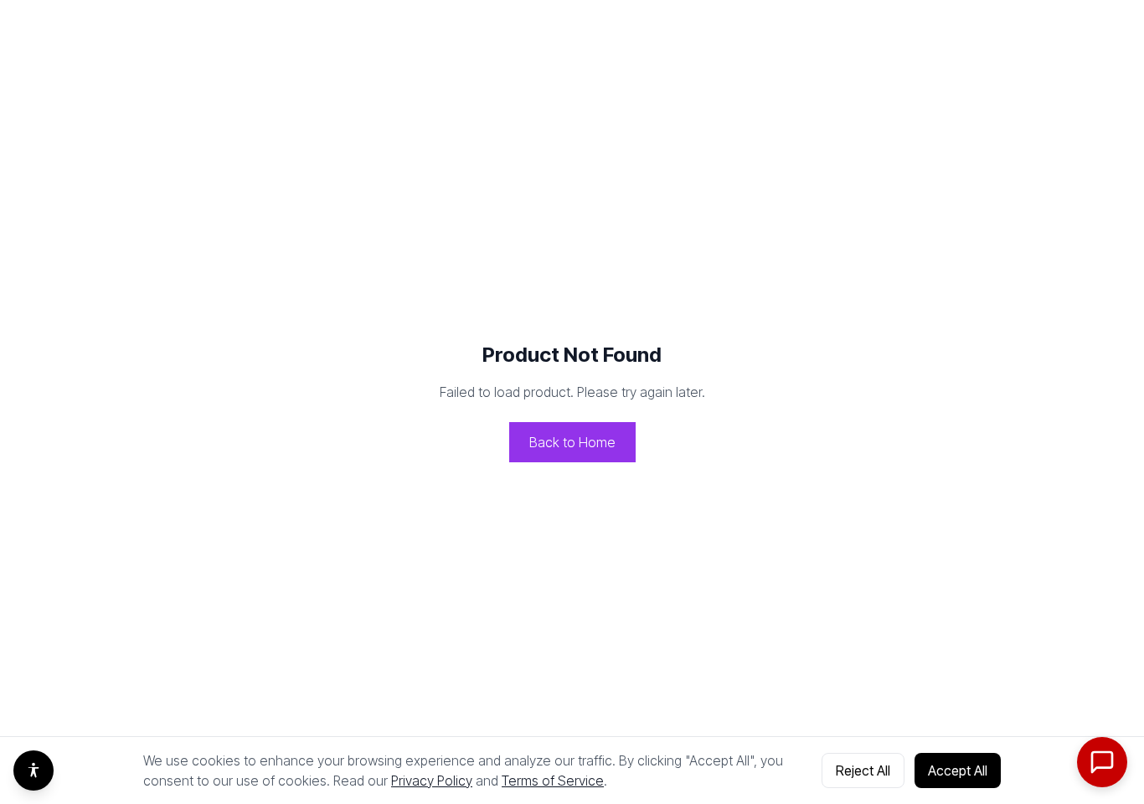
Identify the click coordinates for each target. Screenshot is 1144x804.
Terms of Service (553, 780)
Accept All (957, 770)
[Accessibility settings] (33, 770)
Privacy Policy (431, 780)
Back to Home (572, 442)
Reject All (863, 770)
